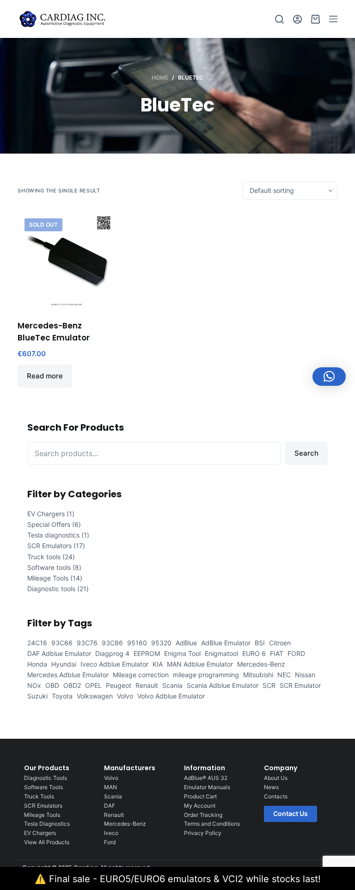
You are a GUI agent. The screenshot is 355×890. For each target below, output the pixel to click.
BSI (260, 643)
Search (306, 453)
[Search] (279, 19)
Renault (146, 685)
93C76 (87, 643)
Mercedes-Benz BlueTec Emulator (54, 331)
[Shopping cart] (315, 19)
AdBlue (186, 643)
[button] (329, 376)
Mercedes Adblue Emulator (68, 675)
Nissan (305, 675)
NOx (34, 685)
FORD (296, 653)
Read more (45, 375)
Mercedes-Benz (261, 664)
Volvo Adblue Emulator (171, 696)
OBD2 (72, 685)
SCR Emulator (300, 685)
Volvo (125, 696)
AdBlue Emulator (226, 643)
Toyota (62, 696)
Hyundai (63, 664)
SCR (269, 685)
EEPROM (147, 653)
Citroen (280, 643)
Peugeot (118, 685)
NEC (284, 675)
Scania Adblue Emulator (222, 685)
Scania (172, 685)
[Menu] (333, 19)
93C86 (112, 643)
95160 (137, 643)
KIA (158, 664)
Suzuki (37, 696)
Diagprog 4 (112, 653)
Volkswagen (95, 696)
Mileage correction (141, 675)
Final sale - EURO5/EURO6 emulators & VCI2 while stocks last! (185, 878)
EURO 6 (254, 653)
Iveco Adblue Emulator (114, 664)
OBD (52, 685)
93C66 (62, 643)
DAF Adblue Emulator (59, 653)
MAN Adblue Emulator (200, 664)
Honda (37, 664)
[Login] (297, 19)
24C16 (37, 643)
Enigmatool (221, 653)
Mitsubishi (258, 675)
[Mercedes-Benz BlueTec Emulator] (66, 260)
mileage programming (206, 675)
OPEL (93, 685)
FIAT (276, 653)
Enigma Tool (182, 653)
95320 (161, 643)
